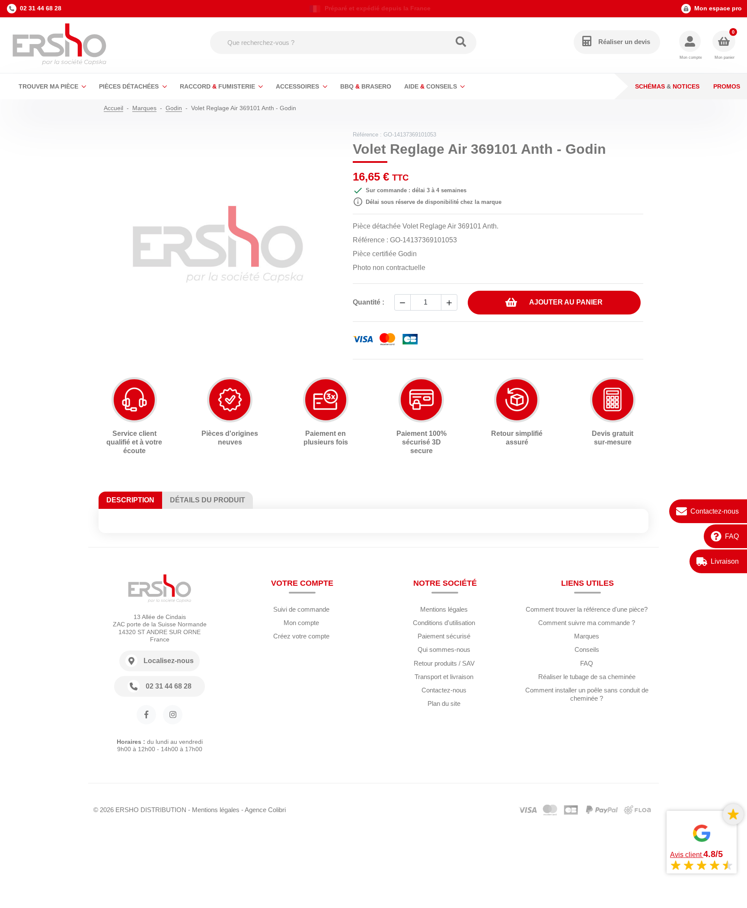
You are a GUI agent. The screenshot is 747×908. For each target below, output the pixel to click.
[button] (690, 45)
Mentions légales (444, 609)
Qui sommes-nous (444, 649)
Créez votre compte (301, 636)
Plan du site (444, 703)
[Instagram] (172, 714)
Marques (586, 636)
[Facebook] (146, 714)
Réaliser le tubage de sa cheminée (586, 676)
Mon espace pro (718, 8)
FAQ (732, 536)
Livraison (725, 561)
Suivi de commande (301, 609)
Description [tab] (130, 500)
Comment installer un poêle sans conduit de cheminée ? (586, 694)
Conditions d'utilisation (444, 622)
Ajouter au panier (566, 302)
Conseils (587, 649)
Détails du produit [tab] (207, 500)
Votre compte (302, 583)
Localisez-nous (169, 660)
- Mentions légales (213, 809)
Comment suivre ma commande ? (586, 622)
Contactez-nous (714, 511)
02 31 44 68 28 (40, 8)
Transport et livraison (444, 676)
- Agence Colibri (263, 809)
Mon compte (301, 622)
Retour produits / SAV (444, 663)
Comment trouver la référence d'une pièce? (587, 609)
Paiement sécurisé (444, 636)
